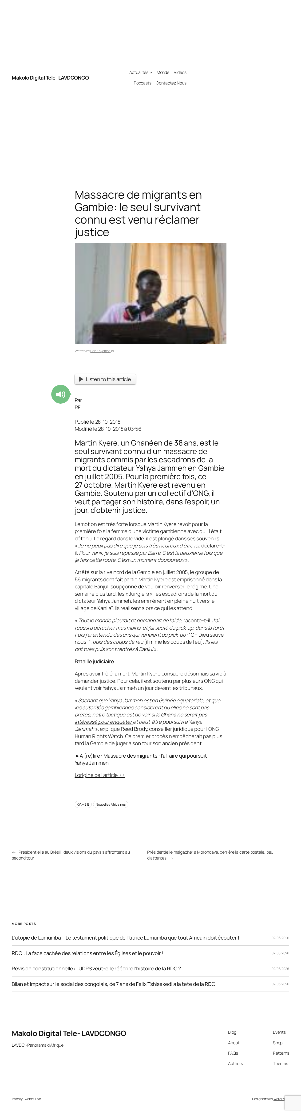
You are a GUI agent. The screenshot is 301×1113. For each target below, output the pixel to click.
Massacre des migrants (130, 755)
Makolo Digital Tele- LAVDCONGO (50, 77)
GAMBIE (83, 804)
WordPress (281, 1099)
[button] (60, 394)
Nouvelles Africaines (111, 804)
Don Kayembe (100, 351)
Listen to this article (108, 379)
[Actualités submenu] (151, 72)
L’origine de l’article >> (100, 775)
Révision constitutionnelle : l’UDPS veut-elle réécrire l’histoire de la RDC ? (96, 968)
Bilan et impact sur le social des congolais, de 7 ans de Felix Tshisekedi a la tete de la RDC (113, 984)
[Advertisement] (237, 77)
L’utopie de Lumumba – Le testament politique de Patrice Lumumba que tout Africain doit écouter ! (125, 937)
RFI (78, 407)
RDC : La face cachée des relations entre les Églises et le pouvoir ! (87, 953)
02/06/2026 (280, 938)
